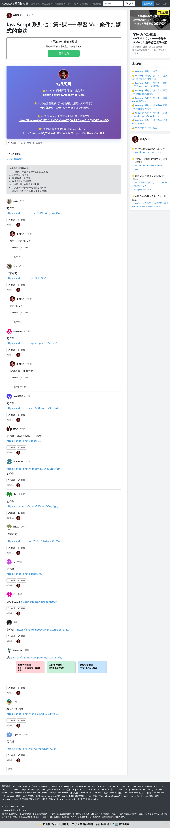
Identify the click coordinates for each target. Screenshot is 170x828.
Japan (13, 806)
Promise (43, 786)
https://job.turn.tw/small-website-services (64, 107)
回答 (120, 792)
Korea (21, 806)
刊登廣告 (97, 3)
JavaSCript (137, 789)
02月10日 (28, 15)
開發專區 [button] (84, 3)
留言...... (11, 769)
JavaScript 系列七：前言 (146, 71)
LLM (94, 792)
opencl (159, 789)
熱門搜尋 (6, 786)
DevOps (147, 789)
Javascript (68, 786)
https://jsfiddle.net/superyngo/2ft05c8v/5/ (32, 343)
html (99, 786)
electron (95, 799)
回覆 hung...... (17, 321)
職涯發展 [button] (58, 3)
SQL (50, 795)
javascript (107, 786)
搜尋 (130, 3)
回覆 (22, 219)
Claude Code (158, 792)
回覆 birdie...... (17, 256)
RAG (44, 799)
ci (11, 789)
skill (131, 795)
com (126, 795)
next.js (113, 792)
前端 (149, 792)
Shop (128, 789)
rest (56, 799)
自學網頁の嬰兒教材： (30, 799)
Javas (24, 786)
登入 (158, 3)
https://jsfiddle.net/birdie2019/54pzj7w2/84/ (33, 213)
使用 (110, 789)
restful (65, 792)
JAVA (140, 786)
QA (161, 786)
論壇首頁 (35, 3)
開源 (89, 795)
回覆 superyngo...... (19, 386)
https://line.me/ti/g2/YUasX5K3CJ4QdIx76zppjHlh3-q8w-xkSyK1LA (64, 133)
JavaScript (124, 786)
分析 (137, 795)
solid (43, 789)
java (93, 786)
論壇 (38, 795)
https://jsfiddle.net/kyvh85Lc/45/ (26, 278)
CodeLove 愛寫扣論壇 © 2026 (14, 810)
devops (23, 789)
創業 (95, 795)
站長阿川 (17, 15)
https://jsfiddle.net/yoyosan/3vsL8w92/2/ (31, 748)
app (60, 786)
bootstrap (19, 792)
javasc (54, 786)
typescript (6, 799)
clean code (71, 799)
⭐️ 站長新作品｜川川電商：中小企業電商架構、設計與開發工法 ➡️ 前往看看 (84, 824)
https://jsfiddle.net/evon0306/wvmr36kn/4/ (33, 408)
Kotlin (4, 792)
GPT (11, 792)
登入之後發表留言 (15, 159)
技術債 (86, 799)
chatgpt (144, 795)
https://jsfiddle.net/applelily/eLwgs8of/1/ (37, 657)
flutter (35, 786)
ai (29, 786)
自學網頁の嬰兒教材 (75, 795)
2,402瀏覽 (37, 142)
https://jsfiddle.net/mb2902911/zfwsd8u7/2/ (33, 541)
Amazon (93, 789)
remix (15, 799)
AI (14, 786)
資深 (151, 795)
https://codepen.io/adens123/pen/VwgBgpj (32, 506)
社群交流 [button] (71, 3)
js (153, 789)
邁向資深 (74, 792)
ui (86, 789)
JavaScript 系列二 (137, 792)
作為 (50, 799)
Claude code (80, 786)
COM (82, 792)
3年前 (22, 200)
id (8, 789)
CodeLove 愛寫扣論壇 (15, 3)
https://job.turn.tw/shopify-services (64, 95)
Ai (64, 789)
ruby (4, 789)
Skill (165, 789)
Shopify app (30, 792)
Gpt (37, 789)
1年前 (26, 650)
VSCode (10, 795)
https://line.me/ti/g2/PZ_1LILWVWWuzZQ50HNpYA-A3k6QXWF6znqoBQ (64, 120)
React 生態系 (28, 795)
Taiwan (5, 806)
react (156, 786)
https (62, 799)
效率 (157, 795)
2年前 (22, 494)
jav (89, 786)
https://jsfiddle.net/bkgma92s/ (39, 602)
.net (59, 792)
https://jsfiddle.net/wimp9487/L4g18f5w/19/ (34, 469)
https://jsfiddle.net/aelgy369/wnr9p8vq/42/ (43, 629)
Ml (39, 792)
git (106, 795)
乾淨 (68, 789)
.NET (16, 789)
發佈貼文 (148, 3)
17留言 (27, 142)
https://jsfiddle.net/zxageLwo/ (24, 574)
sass (100, 792)
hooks (44, 792)
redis (43, 795)
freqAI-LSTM (78, 789)
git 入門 (56, 795)
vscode (57, 789)
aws (125, 792)
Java (19, 786)
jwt (3, 795)
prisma (121, 789)
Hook (115, 786)
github (50, 789)
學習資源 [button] (46, 3)
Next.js (52, 792)
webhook (102, 789)
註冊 (165, 3)
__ (115, 789)
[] (49, 786)
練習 (18, 795)
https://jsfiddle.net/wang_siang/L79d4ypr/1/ (33, 714)
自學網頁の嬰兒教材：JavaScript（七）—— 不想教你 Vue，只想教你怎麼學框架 (149, 38)
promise (148, 786)
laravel (31, 789)
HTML (133, 786)
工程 (80, 799)
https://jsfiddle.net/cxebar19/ (24, 441)
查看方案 (63, 53)
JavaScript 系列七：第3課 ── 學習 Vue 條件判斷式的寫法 (64, 28)
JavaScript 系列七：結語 (146, 127)
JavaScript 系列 (115, 795)
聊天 (101, 795)
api (63, 795)
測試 (106, 792)
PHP (88, 792)
